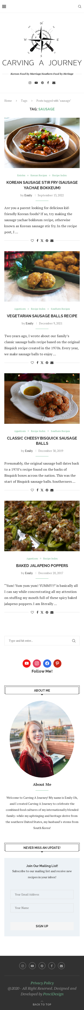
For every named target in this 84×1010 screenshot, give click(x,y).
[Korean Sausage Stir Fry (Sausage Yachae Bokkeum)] (42, 143)
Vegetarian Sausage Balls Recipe (42, 316)
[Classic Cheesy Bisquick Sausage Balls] (42, 398)
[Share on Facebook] (37, 240)
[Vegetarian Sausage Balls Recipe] (42, 276)
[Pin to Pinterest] (47, 240)
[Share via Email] (51, 240)
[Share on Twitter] (42, 240)
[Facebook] (48, 82)
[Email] (53, 82)
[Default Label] (57, 663)
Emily (28, 195)
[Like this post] (32, 240)
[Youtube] (36, 82)
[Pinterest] (42, 82)
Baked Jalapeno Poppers (42, 565)
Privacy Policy (42, 982)
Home (8, 101)
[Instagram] (30, 82)
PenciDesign (53, 993)
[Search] (80, 6)
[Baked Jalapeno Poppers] (42, 526)
